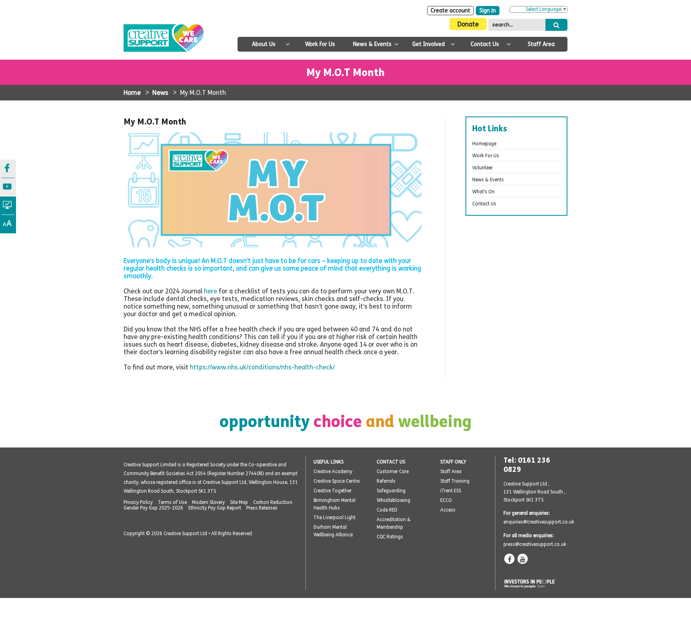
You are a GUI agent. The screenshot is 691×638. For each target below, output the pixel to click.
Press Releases (262, 508)
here (211, 291)
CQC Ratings (390, 537)
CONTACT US (391, 462)
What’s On (483, 192)
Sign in (487, 10)
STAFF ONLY (453, 462)
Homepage (484, 143)
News (160, 92)
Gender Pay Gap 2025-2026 (153, 508)
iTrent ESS (450, 491)
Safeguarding (391, 491)
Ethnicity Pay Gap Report (214, 508)
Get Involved (428, 44)
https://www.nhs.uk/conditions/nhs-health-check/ (262, 367)
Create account (450, 10)
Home (132, 92)
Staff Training (454, 481)
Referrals (386, 481)
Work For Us (320, 44)
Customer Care (393, 471)
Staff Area (541, 44)
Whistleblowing (393, 500)
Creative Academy (333, 471)
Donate (468, 24)
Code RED (387, 510)
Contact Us (485, 44)
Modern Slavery (208, 502)
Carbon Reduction (272, 502)
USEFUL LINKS (329, 462)
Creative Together (332, 491)
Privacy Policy (138, 502)
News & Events (372, 44)
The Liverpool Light (334, 517)
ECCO (446, 500)
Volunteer (482, 168)
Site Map (239, 502)
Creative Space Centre (336, 481)
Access (447, 510)
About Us (264, 44)
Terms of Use (172, 502)
